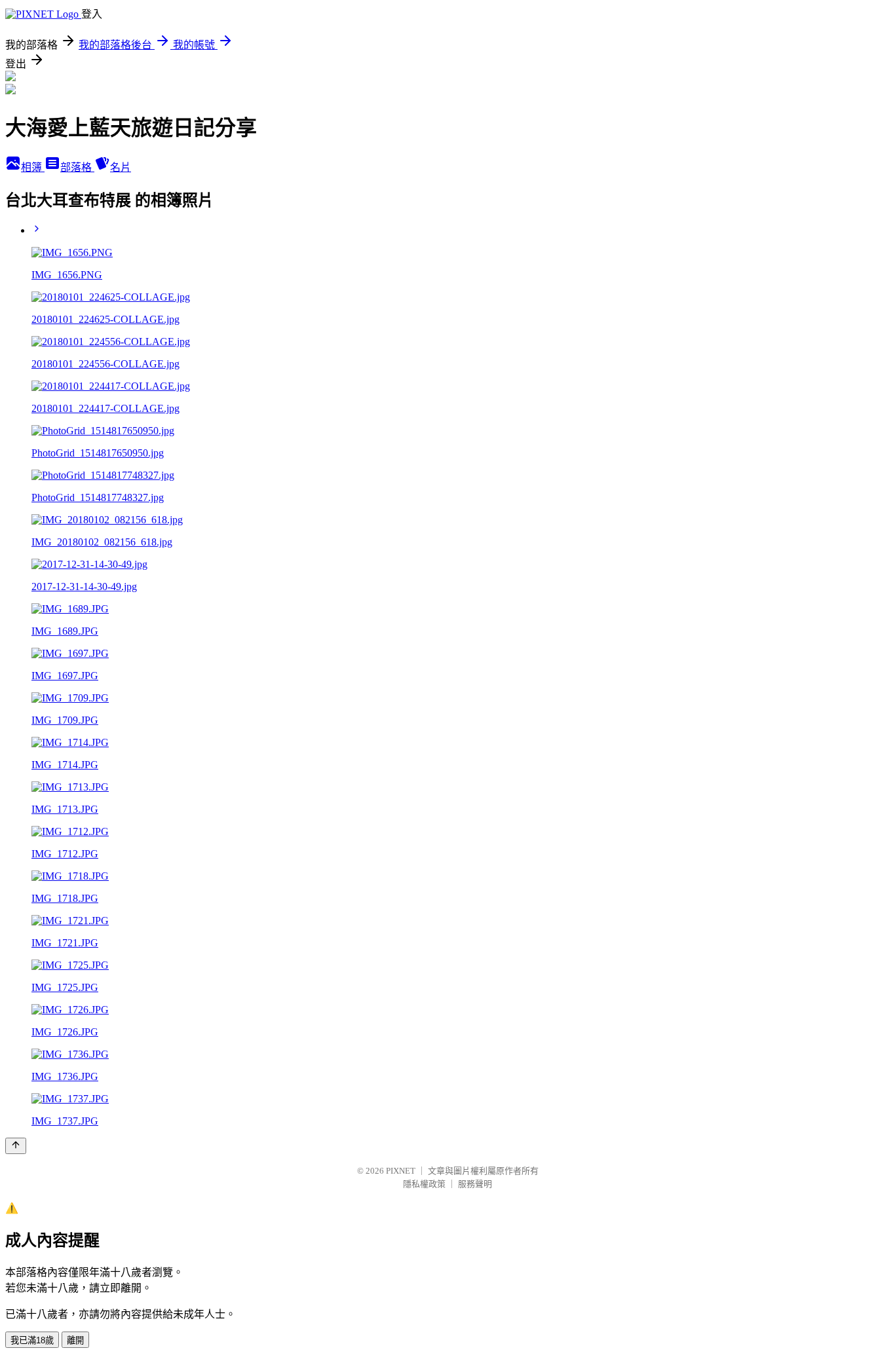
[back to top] (15, 1146)
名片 (120, 167)
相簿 (33, 167)
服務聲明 (475, 1184)
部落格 (77, 167)
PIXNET (400, 1171)
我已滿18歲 (32, 1340)
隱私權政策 (424, 1184)
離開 (75, 1340)
